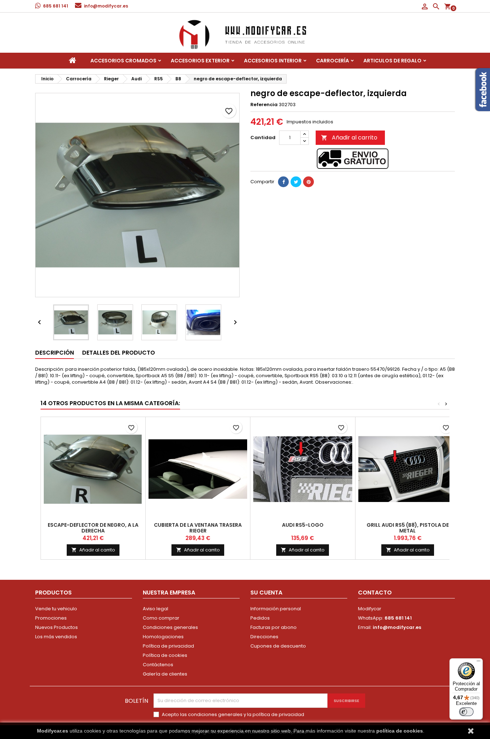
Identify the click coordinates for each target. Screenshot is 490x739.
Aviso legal (155, 608)
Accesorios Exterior (200, 60)
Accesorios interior (273, 60)
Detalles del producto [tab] (118, 353)
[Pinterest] (308, 181)
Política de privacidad (168, 646)
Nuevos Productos (56, 627)
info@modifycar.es (106, 6)
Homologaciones (163, 636)
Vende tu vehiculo (56, 608)
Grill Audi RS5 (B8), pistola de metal (408, 527)
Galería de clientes (165, 674)
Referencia (264, 104)
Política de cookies (165, 655)
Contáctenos (158, 664)
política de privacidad (278, 714)
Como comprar (161, 618)
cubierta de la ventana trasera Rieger (198, 527)
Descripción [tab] (54, 353)
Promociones (51, 618)
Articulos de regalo (392, 60)
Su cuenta (266, 592)
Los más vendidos (56, 636)
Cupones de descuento (278, 646)
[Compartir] (283, 181)
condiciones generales (215, 714)
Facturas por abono (273, 627)
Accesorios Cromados (123, 60)
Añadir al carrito (349, 137)
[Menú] (478, 662)
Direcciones (264, 636)
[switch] (466, 711)
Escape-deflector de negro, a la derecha (93, 527)
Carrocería (332, 60)
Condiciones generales (170, 627)
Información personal (275, 608)
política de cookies (399, 731)
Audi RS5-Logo (303, 525)
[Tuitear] (296, 181)
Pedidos (260, 618)
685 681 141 (55, 6)
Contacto (375, 592)
